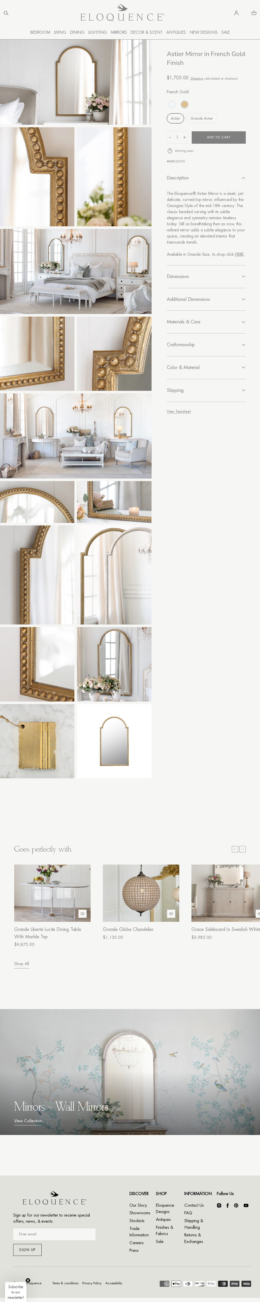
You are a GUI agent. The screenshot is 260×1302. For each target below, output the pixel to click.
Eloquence (33, 1283)
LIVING (60, 32)
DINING (77, 32)
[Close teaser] (27, 1280)
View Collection (28, 1121)
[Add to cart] (82, 914)
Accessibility (113, 1283)
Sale (160, 1242)
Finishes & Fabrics (164, 1230)
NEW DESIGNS (204, 32)
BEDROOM (40, 32)
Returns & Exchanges (193, 1238)
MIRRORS (119, 32)
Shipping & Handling (193, 1224)
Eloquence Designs (165, 1208)
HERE (239, 254)
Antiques (163, 1220)
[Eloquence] (122, 13)
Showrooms (139, 1213)
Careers (136, 1243)
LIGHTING (97, 32)
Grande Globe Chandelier (128, 929)
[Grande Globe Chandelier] (141, 893)
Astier (175, 118)
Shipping (196, 78)
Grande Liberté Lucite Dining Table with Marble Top (47, 933)
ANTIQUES (176, 32)
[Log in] (236, 13)
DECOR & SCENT (146, 32)
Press (134, 1251)
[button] (6, 13)
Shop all (21, 964)
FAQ (188, 1213)
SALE (225, 32)
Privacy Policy (92, 1283)
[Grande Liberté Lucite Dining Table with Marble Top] (52, 893)
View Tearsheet (179, 411)
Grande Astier (202, 118)
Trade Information (139, 1232)
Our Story (138, 1205)
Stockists (136, 1221)
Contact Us (194, 1205)
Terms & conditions (65, 1283)
